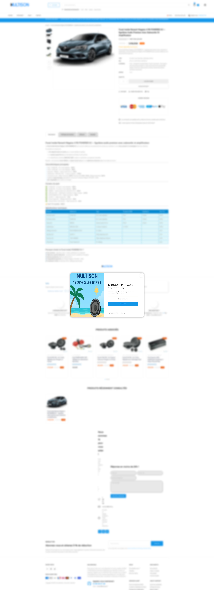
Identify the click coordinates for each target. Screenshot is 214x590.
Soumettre (123, 303)
